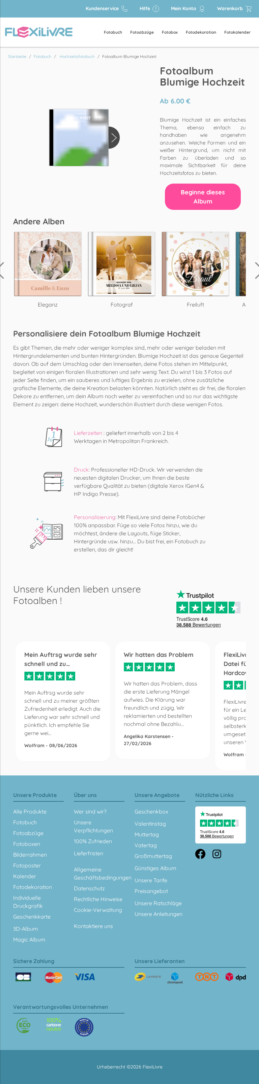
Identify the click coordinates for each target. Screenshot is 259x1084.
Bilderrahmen (30, 854)
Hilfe (145, 8)
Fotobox (170, 32)
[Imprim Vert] (23, 1025)
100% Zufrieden (93, 841)
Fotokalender (237, 32)
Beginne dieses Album (203, 196)
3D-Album (25, 928)
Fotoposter (27, 865)
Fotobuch (113, 32)
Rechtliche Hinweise (98, 899)
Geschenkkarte (32, 916)
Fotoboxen (26, 843)
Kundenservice (103, 8)
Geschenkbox (151, 811)
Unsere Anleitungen (158, 914)
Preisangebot (151, 891)
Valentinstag (150, 823)
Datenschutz (89, 888)
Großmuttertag (153, 856)
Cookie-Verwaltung (98, 909)
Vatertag (146, 845)
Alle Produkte (30, 811)
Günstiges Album (155, 868)
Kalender (24, 876)
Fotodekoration (201, 32)
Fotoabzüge (142, 32)
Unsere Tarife (151, 880)
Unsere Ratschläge (158, 903)
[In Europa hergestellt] (54, 1024)
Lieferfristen (88, 853)
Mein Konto (184, 8)
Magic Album (29, 939)
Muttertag (147, 834)
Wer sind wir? (90, 811)
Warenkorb (230, 8)
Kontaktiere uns (93, 926)
